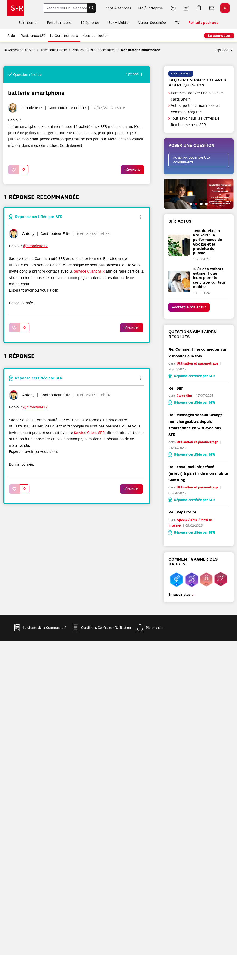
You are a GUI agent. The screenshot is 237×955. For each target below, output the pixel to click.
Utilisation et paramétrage (197, 363)
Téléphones (90, 22)
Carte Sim (184, 396)
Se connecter (219, 35)
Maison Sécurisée (152, 22)
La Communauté (64, 35)
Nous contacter (95, 35)
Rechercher (91, 8)
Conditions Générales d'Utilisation (106, 628)
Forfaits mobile (59, 22)
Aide (173, 8)
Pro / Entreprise (150, 8)
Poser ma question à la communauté (191, 160)
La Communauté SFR (19, 50)
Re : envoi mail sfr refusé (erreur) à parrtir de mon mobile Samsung (198, 473)
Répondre (132, 169)
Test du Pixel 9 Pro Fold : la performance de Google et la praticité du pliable (207, 242)
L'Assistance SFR (32, 35)
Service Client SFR (89, 271)
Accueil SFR (15, 8)
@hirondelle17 (35, 246)
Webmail (212, 8)
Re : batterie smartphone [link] (141, 50)
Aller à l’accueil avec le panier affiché (199, 8)
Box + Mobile (119, 22)
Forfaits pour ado (204, 22)
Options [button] (221, 50)
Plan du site (154, 628)
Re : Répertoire (182, 512)
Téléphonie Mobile (54, 50)
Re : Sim (176, 388)
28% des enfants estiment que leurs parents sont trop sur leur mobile (209, 278)
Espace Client (225, 8)
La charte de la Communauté (44, 628)
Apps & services (118, 8)
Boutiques (186, 8)
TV (177, 22)
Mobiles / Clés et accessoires (93, 50)
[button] (13, 169)
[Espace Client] (224, 8)
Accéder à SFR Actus (189, 307)
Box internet (28, 22)
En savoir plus (179, 595)
